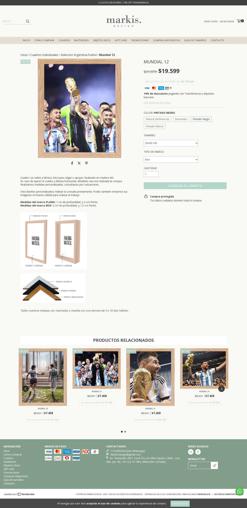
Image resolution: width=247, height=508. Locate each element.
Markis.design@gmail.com (125, 454)
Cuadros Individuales (44, 55)
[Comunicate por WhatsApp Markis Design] (239, 491)
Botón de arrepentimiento (228, 494)
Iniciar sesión (227, 21)
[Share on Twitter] (79, 163)
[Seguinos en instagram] (190, 452)
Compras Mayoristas (166, 40)
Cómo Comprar (44, 40)
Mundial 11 (150, 408)
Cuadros (64, 40)
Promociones (140, 40)
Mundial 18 (43, 408)
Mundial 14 (204, 391)
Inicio (26, 40)
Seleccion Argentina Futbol (79, 55)
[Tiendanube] (19, 495)
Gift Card (121, 40)
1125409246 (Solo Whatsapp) (127, 451)
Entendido (180, 503)
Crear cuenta (210, 21)
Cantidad (150, 168)
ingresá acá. (204, 494)
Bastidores (81, 40)
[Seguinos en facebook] (198, 452)
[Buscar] (27, 21)
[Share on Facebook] (72, 163)
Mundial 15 (97, 391)
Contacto (217, 40)
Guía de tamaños (195, 40)
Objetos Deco (102, 40)
